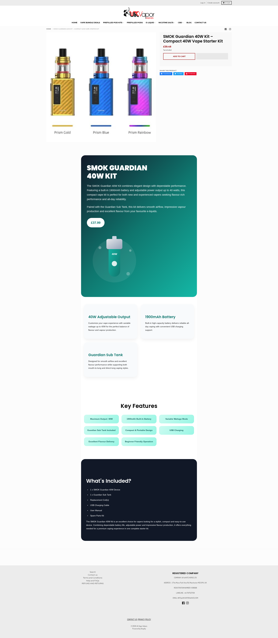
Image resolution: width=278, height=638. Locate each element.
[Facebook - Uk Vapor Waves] (225, 29)
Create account (213, 3)
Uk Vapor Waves (142, 626)
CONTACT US (132, 619)
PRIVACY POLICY (144, 619)
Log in (202, 3)
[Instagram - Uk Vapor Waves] (230, 29)
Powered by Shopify (139, 628)
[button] (212, 56)
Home (48, 29)
